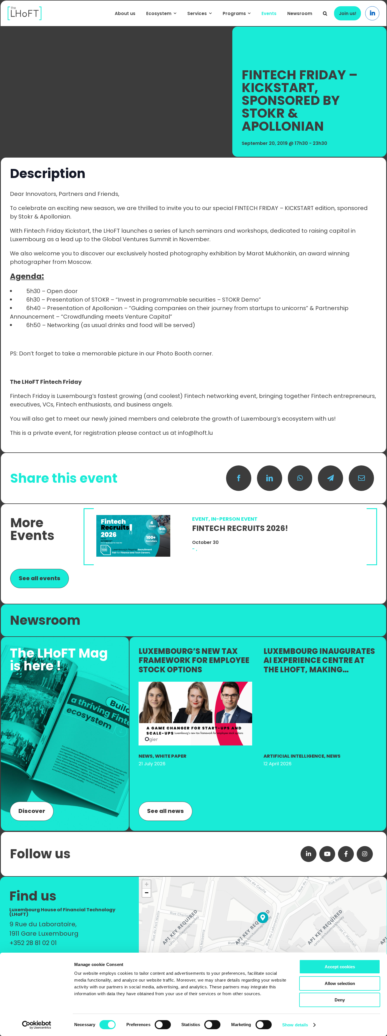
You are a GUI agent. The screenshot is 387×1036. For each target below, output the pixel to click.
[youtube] (327, 854)
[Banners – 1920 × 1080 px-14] (195, 684)
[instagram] (365, 854)
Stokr (26, 217)
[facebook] (346, 854)
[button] (325, 13)
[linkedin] (308, 854)
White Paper (170, 756)
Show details (295, 1024)
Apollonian (55, 217)
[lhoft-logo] (25, 9)
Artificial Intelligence (293, 756)
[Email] (361, 478)
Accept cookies (340, 966)
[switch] (163, 1024)
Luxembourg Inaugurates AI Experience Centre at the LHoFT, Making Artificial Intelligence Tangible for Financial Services (319, 674)
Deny (340, 999)
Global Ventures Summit (136, 239)
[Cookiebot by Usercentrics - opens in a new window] (36, 1025)
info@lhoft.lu (195, 433)
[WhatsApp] (300, 478)
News (146, 756)
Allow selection (340, 983)
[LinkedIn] (270, 478)
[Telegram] (330, 478)
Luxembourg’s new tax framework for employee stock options (194, 660)
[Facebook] (239, 478)
